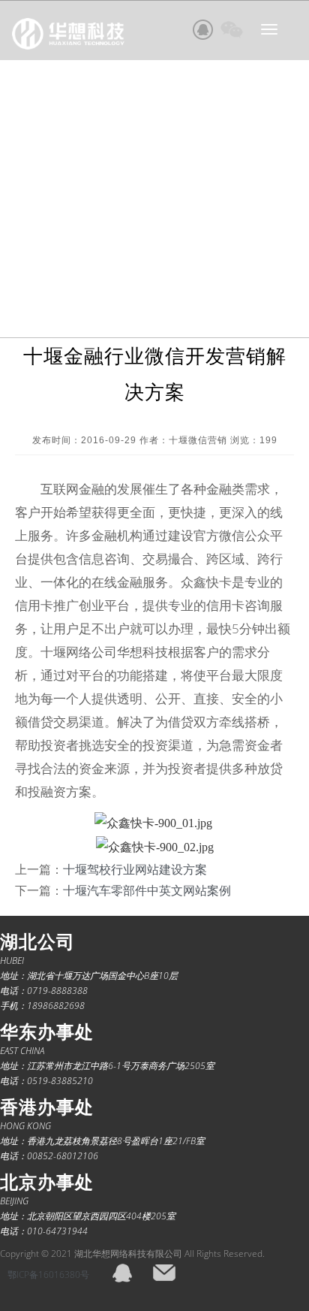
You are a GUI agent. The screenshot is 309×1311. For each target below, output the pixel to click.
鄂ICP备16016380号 (48, 1274)
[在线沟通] (203, 29)
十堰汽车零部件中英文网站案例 (147, 890)
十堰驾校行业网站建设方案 (135, 869)
